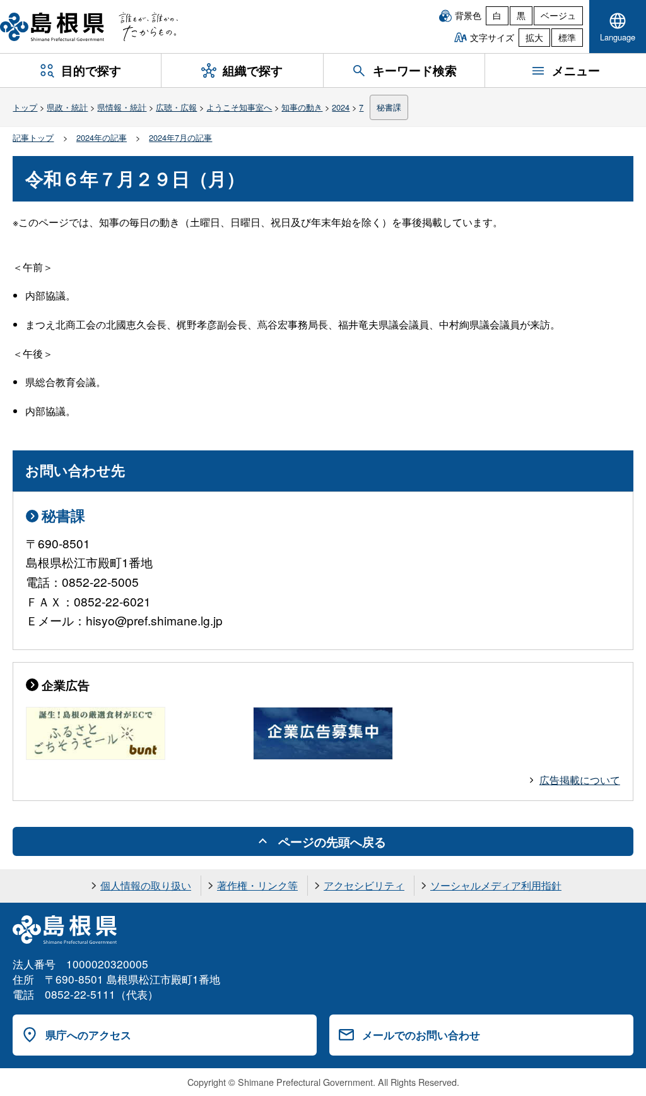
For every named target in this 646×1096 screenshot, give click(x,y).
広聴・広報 (176, 107)
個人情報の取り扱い (145, 885)
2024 (340, 107)
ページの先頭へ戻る (332, 841)
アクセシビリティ (364, 885)
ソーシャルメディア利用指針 (495, 885)
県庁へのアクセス (88, 1034)
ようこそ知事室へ (239, 107)
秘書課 (389, 107)
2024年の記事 (101, 137)
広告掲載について (579, 780)
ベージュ (558, 15)
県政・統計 (67, 107)
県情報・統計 (121, 107)
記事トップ (33, 137)
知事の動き (301, 107)
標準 (567, 37)
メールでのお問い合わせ (421, 1034)
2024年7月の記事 (180, 137)
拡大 (534, 37)
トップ (25, 107)
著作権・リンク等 (257, 885)
